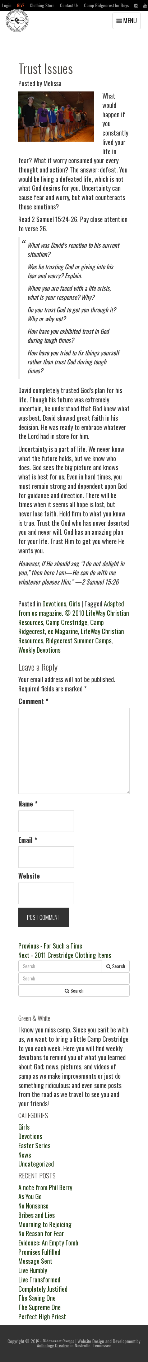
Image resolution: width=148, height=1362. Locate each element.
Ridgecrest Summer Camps (78, 640)
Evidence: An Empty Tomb (48, 1242)
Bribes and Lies (36, 1215)
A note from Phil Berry (45, 1187)
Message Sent (35, 1261)
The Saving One (37, 1297)
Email (27, 840)
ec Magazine (63, 631)
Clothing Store (42, 5)
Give (20, 5)
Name (28, 803)
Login (6, 5)
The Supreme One (39, 1307)
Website (29, 875)
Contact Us (69, 5)
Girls (74, 603)
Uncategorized (36, 1163)
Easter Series (34, 1145)
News (24, 1154)
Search (118, 966)
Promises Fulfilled (39, 1252)
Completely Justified (43, 1289)
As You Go (30, 1196)
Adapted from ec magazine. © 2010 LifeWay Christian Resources (73, 612)
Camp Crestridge (66, 622)
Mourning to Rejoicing (44, 1224)
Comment (33, 701)
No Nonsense (33, 1205)
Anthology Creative (53, 1345)
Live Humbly (32, 1270)
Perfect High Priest (42, 1316)
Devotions (54, 603)
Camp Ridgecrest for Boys (106, 5)
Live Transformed (39, 1279)
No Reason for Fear (41, 1233)
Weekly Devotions (39, 649)
